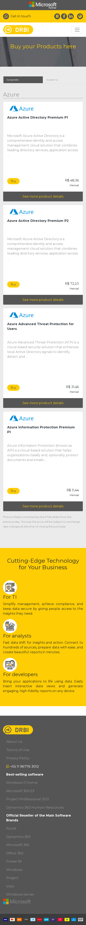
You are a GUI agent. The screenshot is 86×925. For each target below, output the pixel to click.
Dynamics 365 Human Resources (35, 807)
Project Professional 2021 (27, 799)
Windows (14, 870)
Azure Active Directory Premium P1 (37, 117)
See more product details (43, 196)
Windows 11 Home (22, 783)
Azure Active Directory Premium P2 (38, 221)
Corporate (12, 79)
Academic (52, 79)
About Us (14, 742)
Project (12, 878)
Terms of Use (17, 750)
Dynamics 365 (18, 837)
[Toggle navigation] (77, 30)
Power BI (14, 861)
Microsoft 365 (17, 845)
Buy (13, 181)
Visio (10, 886)
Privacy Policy (17, 758)
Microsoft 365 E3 (20, 791)
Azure (11, 828)
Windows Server (20, 894)
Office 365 (14, 853)
